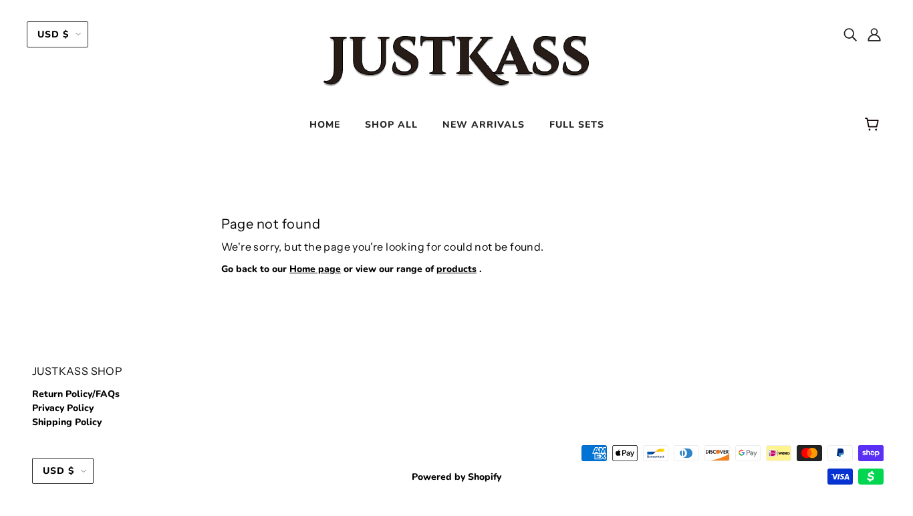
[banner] (456, 59)
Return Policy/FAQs (76, 394)
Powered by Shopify (456, 477)
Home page (315, 269)
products (456, 269)
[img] (850, 34)
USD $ (53, 34)
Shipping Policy (67, 422)
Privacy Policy (63, 408)
